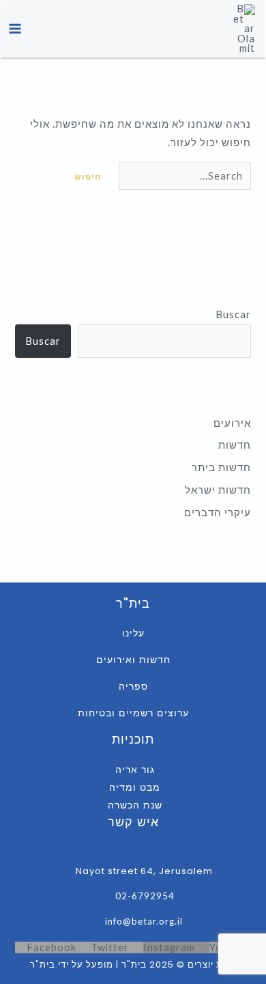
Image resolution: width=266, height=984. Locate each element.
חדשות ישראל (218, 490)
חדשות (234, 445)
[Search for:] (183, 176)
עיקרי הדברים (217, 512)
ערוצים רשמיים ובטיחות (133, 713)
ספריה (133, 686)
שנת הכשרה (135, 805)
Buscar (233, 314)
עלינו (133, 633)
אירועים (232, 423)
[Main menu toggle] (15, 29)
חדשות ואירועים (133, 659)
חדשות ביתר (221, 467)
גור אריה (135, 769)
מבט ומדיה (134, 787)
